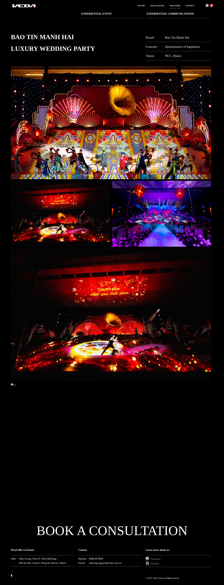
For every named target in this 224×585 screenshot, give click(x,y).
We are (141, 6)
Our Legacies (157, 6)
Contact (190, 6)
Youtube (154, 563)
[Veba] (24, 6)
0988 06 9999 (96, 558)
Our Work (175, 6)
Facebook (155, 558)
